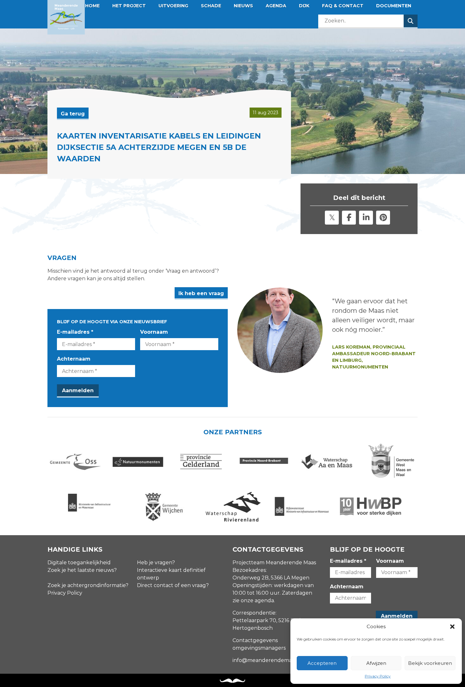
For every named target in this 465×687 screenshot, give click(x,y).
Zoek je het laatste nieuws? (82, 570)
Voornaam (154, 332)
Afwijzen (376, 663)
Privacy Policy (378, 676)
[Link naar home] (66, 17)
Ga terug (73, 114)
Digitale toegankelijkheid (79, 563)
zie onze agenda (253, 600)
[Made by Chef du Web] (232, 680)
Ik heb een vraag (201, 293)
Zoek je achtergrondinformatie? (87, 585)
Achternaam (73, 359)
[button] (452, 626)
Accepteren (322, 663)
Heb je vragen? (156, 563)
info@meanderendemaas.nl (267, 660)
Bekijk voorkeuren (430, 663)
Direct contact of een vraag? (173, 585)
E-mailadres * (75, 332)
